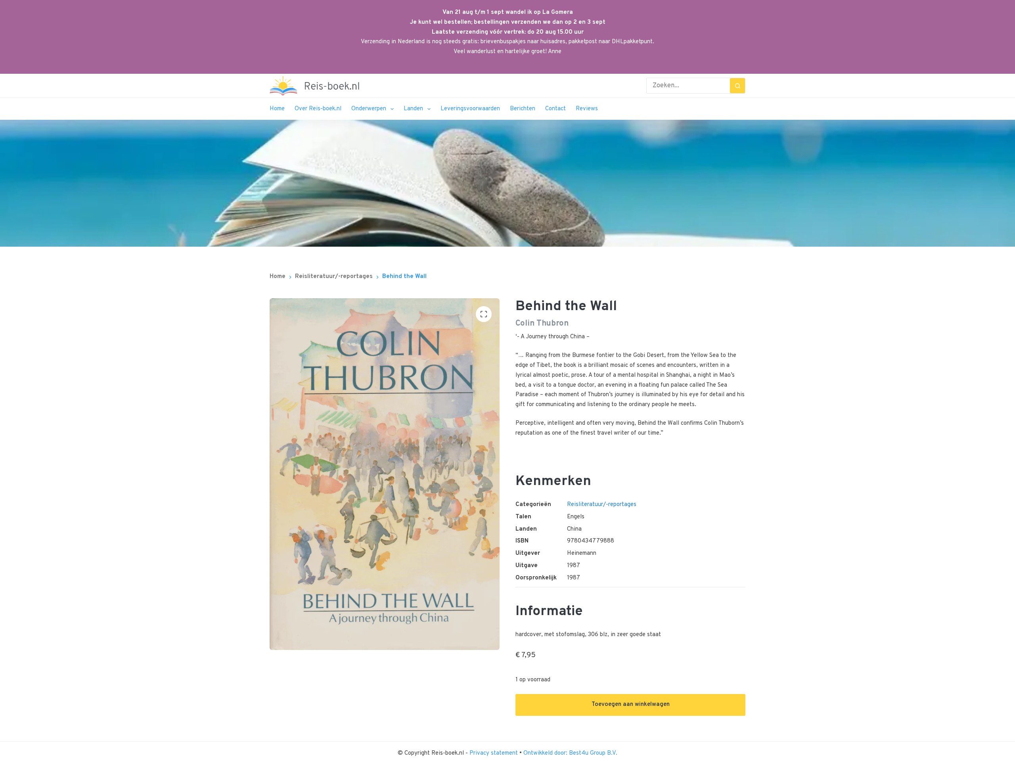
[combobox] (688, 86)
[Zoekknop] (737, 85)
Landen (413, 109)
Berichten (522, 109)
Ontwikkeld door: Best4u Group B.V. (570, 753)
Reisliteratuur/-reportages (601, 504)
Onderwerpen (368, 109)
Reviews (587, 109)
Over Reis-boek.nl (318, 109)
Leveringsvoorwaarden (470, 109)
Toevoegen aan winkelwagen (631, 704)
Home (277, 109)
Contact (555, 109)
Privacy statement (494, 753)
